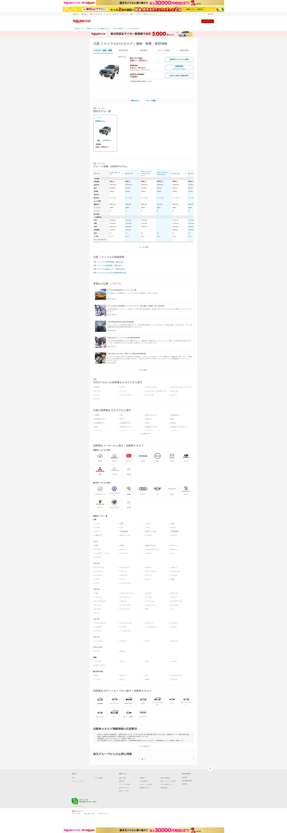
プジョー (123, 641)
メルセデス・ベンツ (102, 553)
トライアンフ (125, 609)
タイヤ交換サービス (167, 784)
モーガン (98, 605)
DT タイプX (128, 173)
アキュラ (174, 535)
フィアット (149, 623)
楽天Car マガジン (124, 787)
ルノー (148, 641)
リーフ (97, 399)
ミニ (172, 553)
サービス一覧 (76, 813)
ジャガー (149, 593)
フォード (123, 571)
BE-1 (172, 419)
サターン (149, 567)
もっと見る (142, 247)
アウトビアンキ (125, 623)
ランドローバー (125, 597)
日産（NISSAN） (119, 28)
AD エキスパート (152, 415)
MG (147, 609)
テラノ (97, 395)
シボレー (174, 567)
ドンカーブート (176, 675)
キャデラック (99, 567)
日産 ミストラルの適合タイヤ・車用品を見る (109, 269)
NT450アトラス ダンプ (179, 427)
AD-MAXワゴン (100, 419)
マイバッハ (124, 553)
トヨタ (97, 523)
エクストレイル (151, 387)
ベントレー (99, 597)
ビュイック (99, 571)
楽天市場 (210, 14)
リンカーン (99, 575)
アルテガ (98, 557)
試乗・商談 (122, 778)
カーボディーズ (176, 601)
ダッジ (148, 579)
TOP (73, 778)
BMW (122, 545)
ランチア (123, 627)
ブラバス (149, 553)
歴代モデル (135, 100)
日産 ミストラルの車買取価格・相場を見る (108, 262)
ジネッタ (123, 601)
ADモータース (100, 665)
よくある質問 (99, 778)
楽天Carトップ (79, 28)
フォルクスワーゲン (153, 549)
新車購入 (142, 778)
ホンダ (148, 523)
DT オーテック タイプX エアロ (162, 173)
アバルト (98, 631)
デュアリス (149, 395)
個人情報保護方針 (187, 780)
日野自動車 (175, 531)
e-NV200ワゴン (125, 423)
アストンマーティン (127, 593)
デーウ (122, 661)
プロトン (123, 675)
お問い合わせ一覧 (88, 813)
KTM (147, 679)
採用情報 (184, 784)
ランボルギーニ (151, 627)
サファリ (98, 391)
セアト (122, 679)
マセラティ (99, 627)
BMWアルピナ (151, 545)
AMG (96, 545)
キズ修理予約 (144, 781)
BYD (96, 675)
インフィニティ (125, 583)
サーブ (97, 651)
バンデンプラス (125, 605)
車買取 (123, 50)
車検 (143, 50)
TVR (96, 593)
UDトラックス (125, 535)
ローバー (174, 597)
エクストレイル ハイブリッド (181, 387)
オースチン (175, 605)
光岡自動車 (124, 531)
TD (147, 675)
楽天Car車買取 (165, 778)
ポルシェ (174, 549)
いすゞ (122, 527)
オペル (122, 549)
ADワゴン (149, 419)
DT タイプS (175, 173)
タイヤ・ (164, 50)
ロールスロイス (100, 601)
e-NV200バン (99, 423)
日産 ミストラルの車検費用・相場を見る (107, 265)
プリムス (174, 575)
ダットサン (175, 391)
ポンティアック (151, 571)
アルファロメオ (100, 623)
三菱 (172, 523)
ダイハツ (98, 531)
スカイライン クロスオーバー (156, 391)
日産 (121, 523)
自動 (184, 50)
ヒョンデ (98, 661)
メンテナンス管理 (124, 784)
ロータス (149, 597)
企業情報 (184, 777)
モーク (97, 613)
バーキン (98, 679)
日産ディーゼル (151, 531)
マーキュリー (175, 571)
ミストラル (98, 117)
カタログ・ (103, 50)
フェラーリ (175, 623)
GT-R (147, 423)
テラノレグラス (125, 395)
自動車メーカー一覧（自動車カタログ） (99, 28)
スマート (174, 545)
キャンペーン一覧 (77, 781)
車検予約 (121, 781)
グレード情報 (151, 100)
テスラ (97, 579)
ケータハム (149, 601)
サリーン (149, 575)
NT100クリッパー (126, 427)
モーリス (98, 609)
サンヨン (174, 661)
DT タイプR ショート (115, 173)
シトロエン (99, 641)
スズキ (173, 527)
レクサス (149, 535)
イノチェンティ (125, 631)
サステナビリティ (103, 813)
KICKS (97, 387)
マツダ (97, 527)
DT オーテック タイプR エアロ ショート (146, 173)
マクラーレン (150, 605)
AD (121, 415)
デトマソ (174, 627)
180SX (97, 415)
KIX (96, 427)
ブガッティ (175, 641)
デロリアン (124, 575)
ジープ (122, 579)
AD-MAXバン (175, 415)
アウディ (98, 549)
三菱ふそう (99, 535)
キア (147, 661)
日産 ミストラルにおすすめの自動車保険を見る (110, 273)
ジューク (123, 391)
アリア (122, 387)
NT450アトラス (151, 427)
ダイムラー (175, 593)
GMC (173, 579)
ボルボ (122, 651)
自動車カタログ (144, 787)
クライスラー (125, 567)
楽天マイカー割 (123, 791)
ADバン (122, 419)
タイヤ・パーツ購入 (146, 784)
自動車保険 (164, 787)
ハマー (97, 583)
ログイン (209, 21)
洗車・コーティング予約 (168, 781)
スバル (148, 527)
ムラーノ (174, 395)
